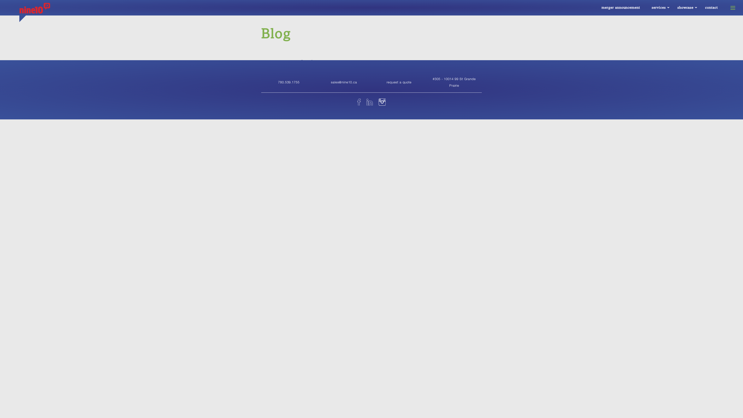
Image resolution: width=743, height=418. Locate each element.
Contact (711, 7)
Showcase (685, 7)
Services (659, 7)
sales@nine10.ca (344, 82)
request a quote (399, 82)
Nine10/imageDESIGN (34, 10)
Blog (276, 33)
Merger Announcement (621, 7)
